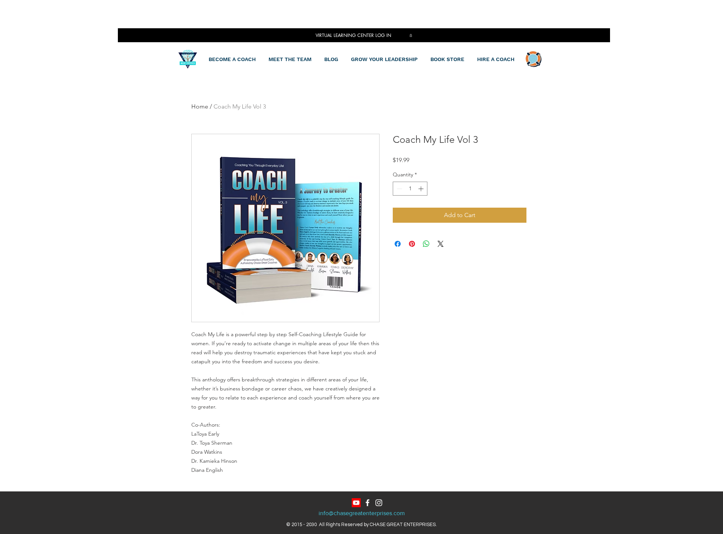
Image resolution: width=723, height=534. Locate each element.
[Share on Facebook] (397, 243)
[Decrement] (398, 188)
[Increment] (421, 188)
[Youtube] (356, 502)
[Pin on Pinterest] (411, 243)
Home (199, 106)
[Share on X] (440, 243)
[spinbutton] (410, 188)
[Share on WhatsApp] (426, 243)
